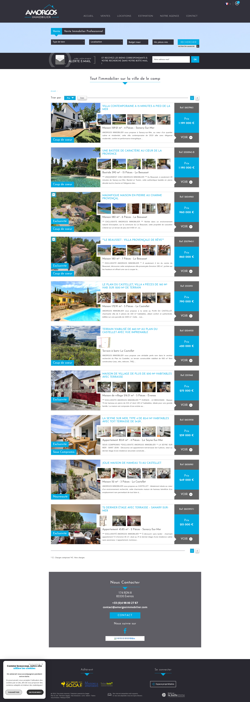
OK (195, 59)
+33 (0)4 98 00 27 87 (125, 603)
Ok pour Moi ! (35, 692)
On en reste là (34, 664)
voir (185, 137)
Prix (69, 98)
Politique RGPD (65, 697)
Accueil (88, 16)
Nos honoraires (75, 696)
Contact (192, 16)
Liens (83, 696)
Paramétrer (13, 692)
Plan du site (54, 696)
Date (82, 98)
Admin (88, 696)
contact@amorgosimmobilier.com (125, 607)
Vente (56, 31)
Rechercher (188, 42)
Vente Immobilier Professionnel (83, 31)
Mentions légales (64, 696)
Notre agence (169, 16)
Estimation (145, 16)
